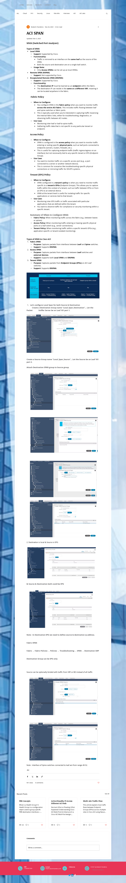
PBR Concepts (24, 801)
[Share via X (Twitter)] (32, 777)
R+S (32, 13)
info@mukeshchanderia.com (53, 868)
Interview (66, 13)
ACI (75, 13)
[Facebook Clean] (75, 875)
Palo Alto (57, 13)
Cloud (25, 13)
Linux (48, 13)
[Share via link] (42, 777)
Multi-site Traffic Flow (93, 801)
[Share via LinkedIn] (37, 777)
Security (39, 13)
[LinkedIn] (72, 875)
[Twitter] (69, 875)
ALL (18, 13)
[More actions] (98, 27)
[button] (107, 13)
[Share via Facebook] (27, 777)
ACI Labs (82, 13)
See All (107, 794)
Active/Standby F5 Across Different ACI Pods (61, 802)
